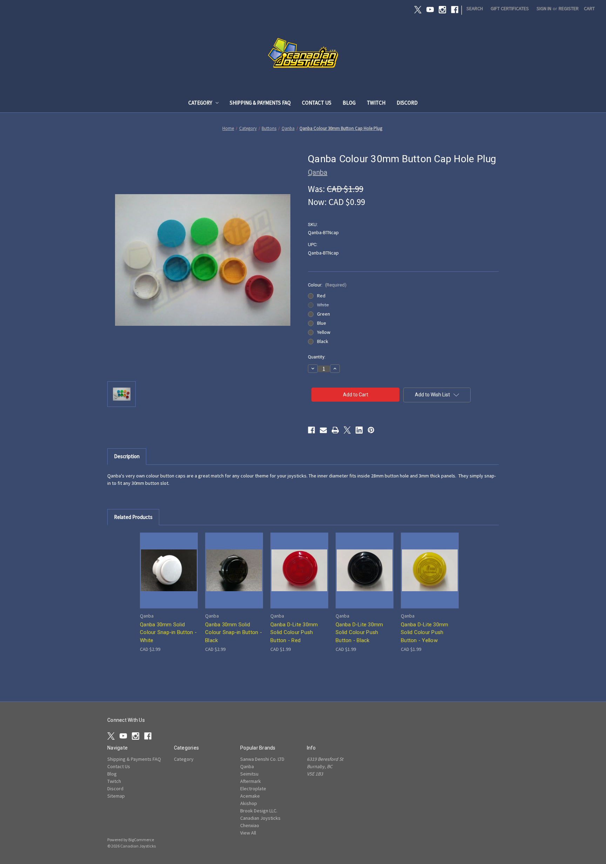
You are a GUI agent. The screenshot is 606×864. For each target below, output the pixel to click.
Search (474, 8)
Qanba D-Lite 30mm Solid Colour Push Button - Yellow (424, 632)
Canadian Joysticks (260, 818)
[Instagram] (442, 9)
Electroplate (253, 788)
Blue (321, 323)
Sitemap (116, 796)
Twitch (376, 102)
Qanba (247, 766)
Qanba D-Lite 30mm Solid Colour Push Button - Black (359, 632)
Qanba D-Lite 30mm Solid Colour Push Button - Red (294, 632)
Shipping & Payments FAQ (260, 102)
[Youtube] (430, 9)
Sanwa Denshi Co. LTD (262, 759)
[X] (418, 9)
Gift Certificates (510, 8)
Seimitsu (249, 774)
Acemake (250, 796)
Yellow (323, 332)
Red (321, 295)
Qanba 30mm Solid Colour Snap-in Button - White (168, 632)
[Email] (323, 430)
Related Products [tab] (133, 517)
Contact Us (316, 102)
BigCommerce (141, 839)
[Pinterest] (371, 430)
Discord (407, 102)
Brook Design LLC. (258, 810)
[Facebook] (454, 9)
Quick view (168, 564)
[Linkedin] (359, 430)
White (323, 305)
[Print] (335, 430)
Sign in (544, 8)
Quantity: (316, 357)
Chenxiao (249, 825)
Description (127, 456)
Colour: (327, 285)
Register (569, 8)
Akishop (248, 803)
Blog (349, 102)
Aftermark (250, 781)
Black (322, 341)
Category (200, 102)
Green (323, 314)
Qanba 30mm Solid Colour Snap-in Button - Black (233, 632)
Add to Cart (169, 576)
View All (248, 833)
